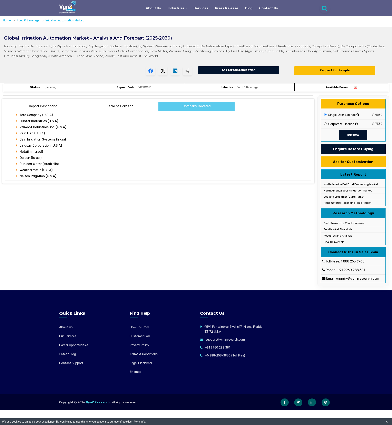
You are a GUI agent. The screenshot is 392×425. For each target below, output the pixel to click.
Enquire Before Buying (353, 149)
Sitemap (135, 372)
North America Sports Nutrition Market (347, 190)
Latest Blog (67, 354)
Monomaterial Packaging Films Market (347, 202)
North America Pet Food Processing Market (350, 184)
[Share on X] (162, 70)
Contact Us (268, 8)
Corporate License (341, 124)
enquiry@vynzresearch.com (357, 278)
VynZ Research (98, 402)
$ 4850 (377, 115)
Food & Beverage (28, 20)
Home (7, 20)
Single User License (341, 115)
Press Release (226, 8)
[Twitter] (298, 402)
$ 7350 (377, 124)
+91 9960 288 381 (351, 270)
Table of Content (120, 106)
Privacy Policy (139, 345)
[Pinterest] (326, 402)
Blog (249, 8)
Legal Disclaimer (141, 363)
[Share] (187, 70)
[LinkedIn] (312, 402)
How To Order (139, 327)
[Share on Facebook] (150, 70)
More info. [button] (140, 421)
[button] (381, 414)
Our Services (67, 336)
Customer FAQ (140, 336)
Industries (176, 8)
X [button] (387, 421)
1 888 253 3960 (352, 261)
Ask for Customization (238, 70)
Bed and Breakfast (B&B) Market (343, 196)
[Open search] (325, 8)
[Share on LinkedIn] (175, 70)
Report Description (43, 106)
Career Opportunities (73, 345)
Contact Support (71, 363)
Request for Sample (335, 70)
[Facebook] (285, 402)
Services (201, 8)
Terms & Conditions (144, 354)
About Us (153, 8)
